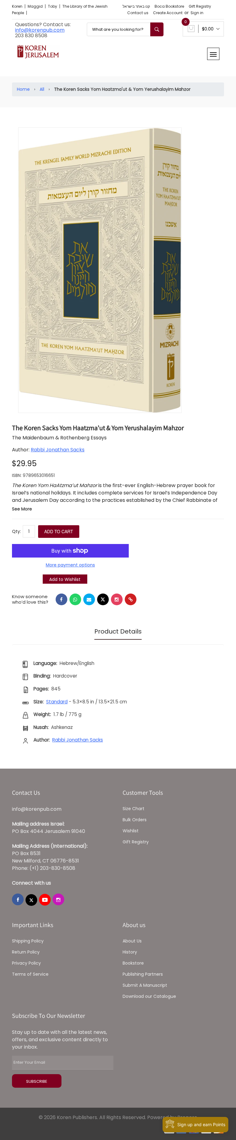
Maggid (36, 6)
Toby (53, 6)
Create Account (168, 12)
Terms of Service (30, 974)
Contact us (137, 12)
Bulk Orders (135, 820)
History (130, 952)
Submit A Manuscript (145, 985)
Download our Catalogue (149, 996)
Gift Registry (200, 6)
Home (23, 89)
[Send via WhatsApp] (75, 599)
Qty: (16, 531)
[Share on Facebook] (61, 599)
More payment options (70, 565)
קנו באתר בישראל (136, 6)
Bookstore (133, 963)
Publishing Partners (143, 974)
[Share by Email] (89, 599)
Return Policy (26, 952)
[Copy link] (130, 599)
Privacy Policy (26, 963)
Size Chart (133, 809)
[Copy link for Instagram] (117, 599)
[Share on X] (103, 599)
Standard (57, 701)
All (42, 89)
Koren (17, 6)
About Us (132, 941)
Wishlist (131, 831)
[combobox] (125, 29)
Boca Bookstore (169, 6)
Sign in (197, 12)
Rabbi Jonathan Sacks (58, 449)
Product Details (118, 631)
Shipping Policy (28, 941)
